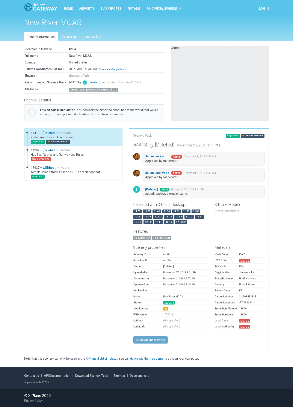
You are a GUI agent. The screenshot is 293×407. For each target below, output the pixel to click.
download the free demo (147, 358)
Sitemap (119, 375)
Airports (86, 8)
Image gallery (92, 36)
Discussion (69, 36)
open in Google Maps (114, 69)
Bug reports (111, 8)
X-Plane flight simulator (101, 358)
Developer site (139, 375)
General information (41, 37)
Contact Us (31, 375)
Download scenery (152, 340)
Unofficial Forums (162, 8)
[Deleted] (94, 82)
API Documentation (57, 375)
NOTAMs (134, 8)
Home (68, 8)
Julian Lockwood (157, 156)
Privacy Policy (33, 400)
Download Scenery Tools (92, 375)
